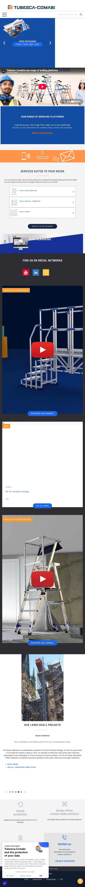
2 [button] (13, 792)
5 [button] (21, 792)
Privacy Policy (51, 879)
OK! (41, 876)
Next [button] (50, 43)
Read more (12, 784)
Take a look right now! (27, 44)
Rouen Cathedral (42, 736)
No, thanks (10, 876)
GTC (61, 879)
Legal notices (37, 879)
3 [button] (16, 792)
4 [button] (18, 792)
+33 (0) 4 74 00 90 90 (65, 861)
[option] (27, 43)
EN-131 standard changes (17, 491)
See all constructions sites (21, 787)
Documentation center (51, 868)
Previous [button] (4, 43)
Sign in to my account (42, 226)
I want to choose (25, 876)
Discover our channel (42, 413)
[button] (4, 883)
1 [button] (10, 792)
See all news (42, 506)
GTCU (26, 879)
